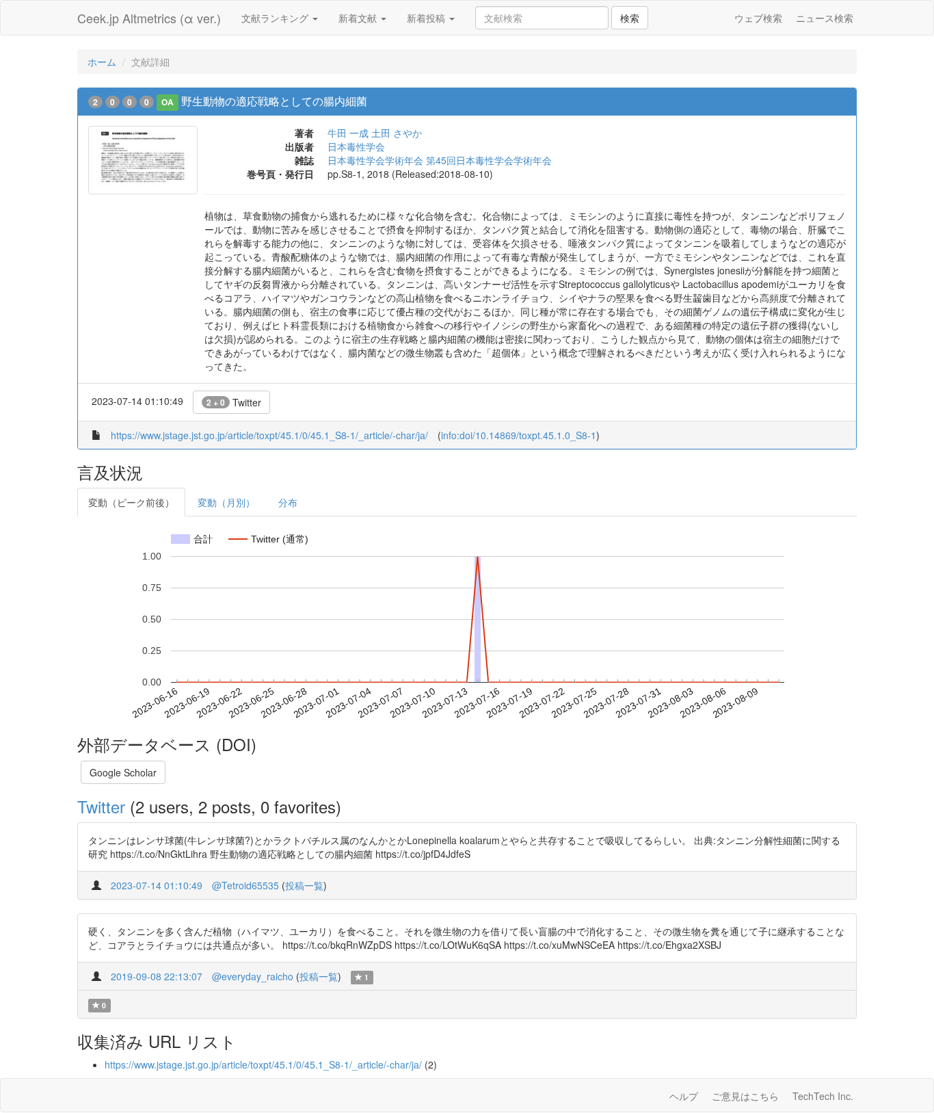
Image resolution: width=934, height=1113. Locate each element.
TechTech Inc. (822, 1096)
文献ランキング (276, 18)
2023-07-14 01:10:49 (156, 885)
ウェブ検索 (758, 18)
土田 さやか (396, 133)
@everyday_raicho (252, 976)
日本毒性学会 (356, 146)
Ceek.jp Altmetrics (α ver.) (149, 18)
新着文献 (358, 18)
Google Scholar (123, 772)
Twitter (233, 402)
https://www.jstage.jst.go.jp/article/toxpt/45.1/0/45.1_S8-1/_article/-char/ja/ (269, 435)
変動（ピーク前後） (131, 502)
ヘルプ (683, 1096)
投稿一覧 (304, 885)
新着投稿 (427, 18)
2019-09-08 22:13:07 (156, 976)
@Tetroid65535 (245, 885)
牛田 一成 (348, 133)
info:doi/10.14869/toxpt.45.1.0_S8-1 (518, 435)
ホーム (102, 61)
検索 (629, 18)
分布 (287, 502)
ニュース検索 (824, 18)
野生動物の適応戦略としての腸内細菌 (274, 101)
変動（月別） (226, 502)
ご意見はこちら (745, 1096)
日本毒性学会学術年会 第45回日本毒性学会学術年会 (440, 160)
